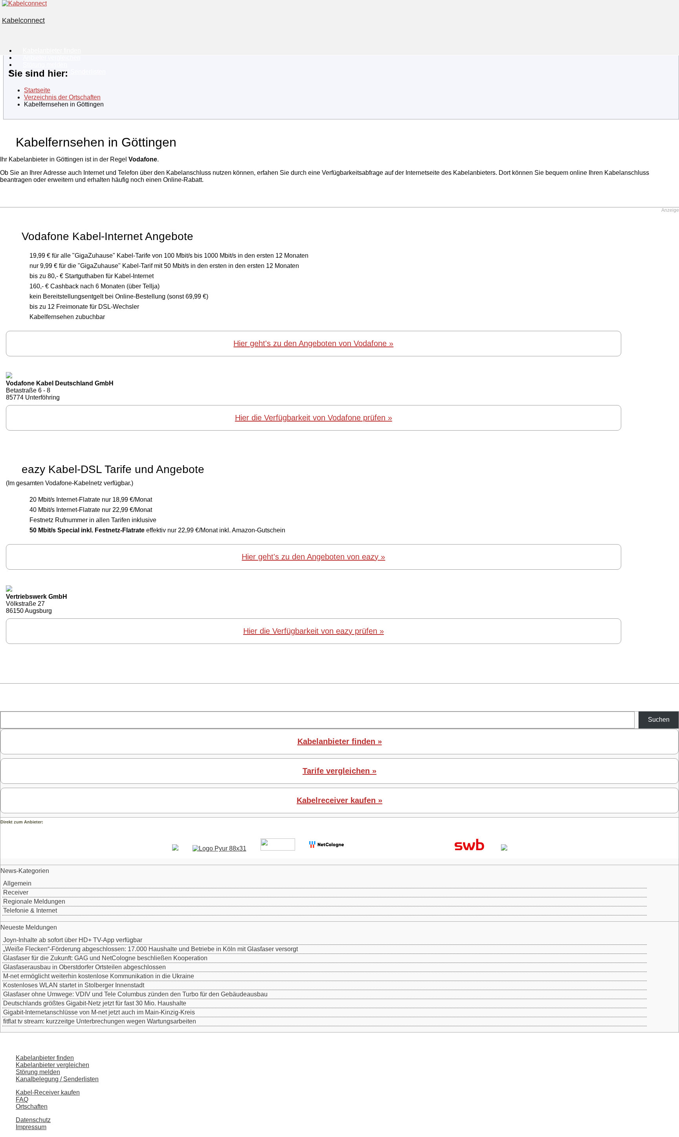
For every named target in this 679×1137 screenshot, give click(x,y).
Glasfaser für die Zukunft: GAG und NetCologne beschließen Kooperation (105, 958)
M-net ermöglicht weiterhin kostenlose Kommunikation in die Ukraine (98, 976)
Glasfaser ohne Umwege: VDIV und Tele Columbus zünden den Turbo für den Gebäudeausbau (135, 994)
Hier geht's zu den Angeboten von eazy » (313, 556)
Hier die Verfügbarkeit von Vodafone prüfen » (313, 417)
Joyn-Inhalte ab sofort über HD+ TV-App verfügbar (72, 940)
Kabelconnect (23, 20)
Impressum (31, 1127)
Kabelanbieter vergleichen (52, 1065)
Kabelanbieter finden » (339, 741)
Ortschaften (32, 1106)
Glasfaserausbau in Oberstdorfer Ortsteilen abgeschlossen (84, 967)
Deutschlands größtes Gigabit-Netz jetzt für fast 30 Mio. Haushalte (94, 1003)
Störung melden (38, 1072)
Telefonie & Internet (30, 910)
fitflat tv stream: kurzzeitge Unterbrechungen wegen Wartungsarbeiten (99, 1021)
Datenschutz (33, 1120)
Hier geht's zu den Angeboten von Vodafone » (313, 343)
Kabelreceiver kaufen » (339, 800)
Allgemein (17, 883)
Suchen (659, 719)
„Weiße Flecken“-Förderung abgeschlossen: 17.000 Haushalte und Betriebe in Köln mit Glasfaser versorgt (150, 949)
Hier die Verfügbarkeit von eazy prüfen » (313, 631)
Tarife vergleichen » (339, 771)
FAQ (22, 1099)
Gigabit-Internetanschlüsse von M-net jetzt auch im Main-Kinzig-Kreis (99, 1012)
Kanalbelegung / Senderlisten (57, 1079)
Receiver (15, 892)
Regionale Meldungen (34, 901)
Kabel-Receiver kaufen (48, 1092)
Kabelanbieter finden (45, 1057)
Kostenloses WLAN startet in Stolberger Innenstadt (73, 985)
